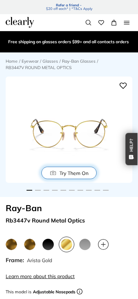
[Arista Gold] (66, 244)
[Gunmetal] (85, 244)
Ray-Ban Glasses (79, 61)
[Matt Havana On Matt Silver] (29, 244)
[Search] (88, 22)
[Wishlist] (101, 22)
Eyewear (30, 61)
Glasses (50, 61)
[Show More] (103, 244)
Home (12, 61)
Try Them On (73, 173)
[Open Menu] (126, 22)
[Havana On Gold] (11, 244)
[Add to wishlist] (123, 85)
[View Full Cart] (114, 22)
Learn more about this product (40, 276)
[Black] (48, 244)
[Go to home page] (20, 22)
